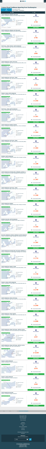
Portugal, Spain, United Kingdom (9, 109)
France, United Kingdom (7, 361)
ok (30, 439)
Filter (13, 12)
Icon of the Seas (23, 418)
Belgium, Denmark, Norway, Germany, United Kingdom (14, 235)
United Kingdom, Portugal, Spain (9, 77)
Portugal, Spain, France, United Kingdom (11, 46)
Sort (34, 12)
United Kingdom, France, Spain (8, 266)
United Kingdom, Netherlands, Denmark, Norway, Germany (14, 172)
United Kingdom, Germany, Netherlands (10, 30)
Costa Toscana (23, 420)
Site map (23, 429)
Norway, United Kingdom (7, 156)
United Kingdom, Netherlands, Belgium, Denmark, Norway (14, 250)
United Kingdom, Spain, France (8, 313)
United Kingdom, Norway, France (9, 124)
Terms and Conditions (23, 426)
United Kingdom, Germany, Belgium (9, 14)
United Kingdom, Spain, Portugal (9, 61)
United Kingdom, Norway (7, 203)
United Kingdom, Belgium (7, 392)
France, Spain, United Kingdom (8, 93)
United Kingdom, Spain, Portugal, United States (13, 329)
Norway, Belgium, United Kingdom (9, 219)
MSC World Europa (23, 417)
